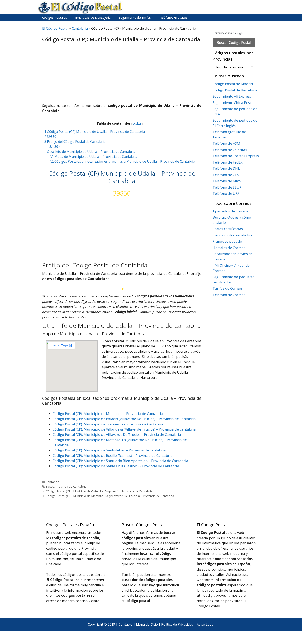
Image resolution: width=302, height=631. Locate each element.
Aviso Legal (205, 624)
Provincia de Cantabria (71, 486)
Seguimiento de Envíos (135, 17)
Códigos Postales (54, 17)
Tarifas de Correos (228, 288)
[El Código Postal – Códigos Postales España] (81, 7)
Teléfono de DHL (226, 168)
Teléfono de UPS (226, 193)
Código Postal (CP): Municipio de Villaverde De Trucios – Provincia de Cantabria (117, 434)
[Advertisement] (121, 73)
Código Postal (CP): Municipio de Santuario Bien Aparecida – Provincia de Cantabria (120, 460)
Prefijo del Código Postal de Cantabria (74, 141)
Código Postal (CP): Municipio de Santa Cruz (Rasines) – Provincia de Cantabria (116, 466)
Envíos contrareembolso (232, 235)
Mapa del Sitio (147, 624)
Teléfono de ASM (226, 143)
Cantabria (80, 28)
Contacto (126, 624)
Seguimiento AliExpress (232, 96)
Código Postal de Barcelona (235, 90)
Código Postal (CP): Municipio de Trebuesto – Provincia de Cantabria (108, 424)
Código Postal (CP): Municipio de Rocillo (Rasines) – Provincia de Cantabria (113, 455)
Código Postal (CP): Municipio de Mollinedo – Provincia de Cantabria (108, 413)
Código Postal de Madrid (233, 83)
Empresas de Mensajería (93, 17)
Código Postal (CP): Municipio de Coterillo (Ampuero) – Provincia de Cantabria (99, 491)
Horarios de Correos (229, 247)
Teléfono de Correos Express (236, 155)
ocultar (137, 123)
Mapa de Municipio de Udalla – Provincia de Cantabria (93, 156)
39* (54, 146)
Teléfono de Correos (229, 294)
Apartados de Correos (230, 211)
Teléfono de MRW (227, 180)
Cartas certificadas (228, 228)
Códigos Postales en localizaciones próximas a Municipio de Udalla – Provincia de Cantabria (122, 161)
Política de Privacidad (177, 624)
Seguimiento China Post (232, 102)
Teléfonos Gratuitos (173, 17)
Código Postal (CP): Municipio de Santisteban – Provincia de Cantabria (109, 450)
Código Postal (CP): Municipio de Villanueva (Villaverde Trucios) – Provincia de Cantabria (124, 429)
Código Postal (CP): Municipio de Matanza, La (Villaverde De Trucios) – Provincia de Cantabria (110, 496)
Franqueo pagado (227, 241)
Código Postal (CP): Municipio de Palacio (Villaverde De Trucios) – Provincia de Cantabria (124, 418)
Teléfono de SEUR (227, 187)
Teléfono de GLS (226, 174)
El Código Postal (55, 28)
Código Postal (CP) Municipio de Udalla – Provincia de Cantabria (94, 131)
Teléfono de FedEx (228, 162)
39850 (50, 136)
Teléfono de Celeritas (230, 149)
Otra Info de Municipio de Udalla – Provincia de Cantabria (89, 151)
